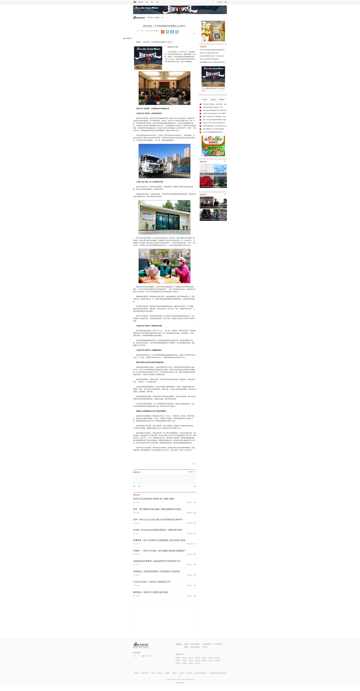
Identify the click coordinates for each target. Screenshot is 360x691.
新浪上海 (191, 658)
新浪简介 (136, 673)
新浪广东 (204, 658)
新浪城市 (178, 658)
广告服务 (153, 673)
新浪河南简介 (144, 673)
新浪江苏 (210, 660)
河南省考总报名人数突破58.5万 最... (213, 107)
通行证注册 (189, 673)
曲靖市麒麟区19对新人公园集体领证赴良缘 (212, 62)
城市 (152, 2)
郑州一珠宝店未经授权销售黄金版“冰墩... (215, 119)
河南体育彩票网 (195, 647)
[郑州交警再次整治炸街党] (206, 197)
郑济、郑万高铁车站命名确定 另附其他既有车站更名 (157, 509)
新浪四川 (210, 658)
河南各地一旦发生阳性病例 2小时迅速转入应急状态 (156, 571)
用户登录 (220, 2)
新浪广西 (197, 663)
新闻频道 (157, 17)
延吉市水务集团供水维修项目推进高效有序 (212, 50)
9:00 (158, 656)
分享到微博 (128, 38)
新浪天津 (197, 658)
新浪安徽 (204, 660)
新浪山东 (191, 663)
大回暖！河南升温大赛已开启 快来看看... (215, 113)
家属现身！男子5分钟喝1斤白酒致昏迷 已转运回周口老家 (159, 540)
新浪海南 (184, 663)
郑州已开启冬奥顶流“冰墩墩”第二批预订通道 (153, 499)
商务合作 (160, 673)
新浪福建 (217, 658)
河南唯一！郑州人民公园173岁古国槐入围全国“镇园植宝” (159, 551)
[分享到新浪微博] (163, 32)
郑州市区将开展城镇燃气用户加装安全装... (215, 110)
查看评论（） (192, 472)
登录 (134, 486)
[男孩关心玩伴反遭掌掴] (220, 209)
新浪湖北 (178, 660)
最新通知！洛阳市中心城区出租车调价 (150, 592)
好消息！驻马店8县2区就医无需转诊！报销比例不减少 (158, 530)
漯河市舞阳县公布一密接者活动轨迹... (214, 129)
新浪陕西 (197, 660)
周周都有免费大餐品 (210, 88)
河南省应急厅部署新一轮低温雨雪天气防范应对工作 (157, 561)
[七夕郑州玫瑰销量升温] (206, 176)
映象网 (186, 644)
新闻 (147, 2)
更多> (225, 161)
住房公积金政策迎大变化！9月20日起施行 (212, 56)
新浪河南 (140, 2)
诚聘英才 (174, 673)
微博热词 (221, 99)
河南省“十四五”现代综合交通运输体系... (214, 122)
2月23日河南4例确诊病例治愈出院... (213, 132)
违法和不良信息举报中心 (201, 673)
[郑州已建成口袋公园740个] (220, 176)
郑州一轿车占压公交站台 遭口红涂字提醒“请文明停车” (158, 519)
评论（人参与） (155, 30)
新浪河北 (191, 660)
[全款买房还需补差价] (220, 197)
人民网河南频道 (206, 644)
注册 (225, 2)
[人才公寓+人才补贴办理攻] (220, 164)
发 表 (194, 486)
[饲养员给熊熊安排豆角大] (206, 209)
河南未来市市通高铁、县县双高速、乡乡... (215, 104)
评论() (189, 502)
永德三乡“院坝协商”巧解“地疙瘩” (209, 59)
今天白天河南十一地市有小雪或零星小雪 (151, 582)
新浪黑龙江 (218, 660)
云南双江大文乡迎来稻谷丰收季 (209, 53)
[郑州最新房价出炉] (206, 164)
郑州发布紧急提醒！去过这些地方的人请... (215, 126)
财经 (157, 2)
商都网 (186, 647)
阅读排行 (205, 99)
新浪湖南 (184, 660)
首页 (135, 656)
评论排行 (213, 99)
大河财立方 (205, 647)
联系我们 (167, 673)
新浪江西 (178, 663)
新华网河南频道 (195, 644)
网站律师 (181, 673)
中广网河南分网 (217, 644)
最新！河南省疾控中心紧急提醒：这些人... (215, 116)
